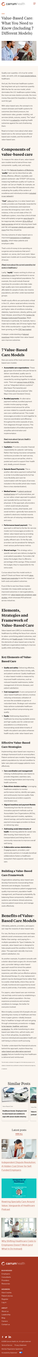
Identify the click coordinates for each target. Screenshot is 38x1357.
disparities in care (8, 275)
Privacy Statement (20, 1345)
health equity (18, 639)
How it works (6, 1292)
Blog (3, 1318)
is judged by (15, 120)
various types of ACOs (25, 382)
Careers (5, 1321)
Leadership (6, 1314)
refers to (10, 201)
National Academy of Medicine (22, 170)
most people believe (28, 76)
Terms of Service (7, 1345)
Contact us (6, 1324)
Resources (6, 1284)
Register (5, 1299)
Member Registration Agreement (12, 1349)
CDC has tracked (24, 329)
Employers (6, 1274)
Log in (4, 1302)
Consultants (6, 1277)
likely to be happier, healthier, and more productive (18, 1026)
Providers (5, 1280)
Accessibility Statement (9, 1353)
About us (5, 1311)
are (5, 370)
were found (27, 218)
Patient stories (7, 1296)
